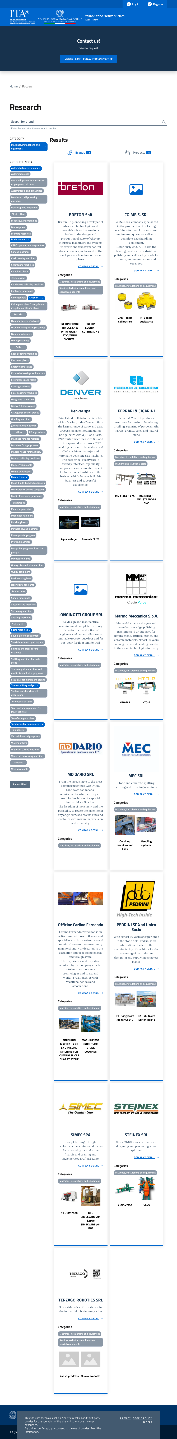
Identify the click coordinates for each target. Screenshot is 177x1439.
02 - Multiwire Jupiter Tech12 (146, 1018)
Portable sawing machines (25, 529)
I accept (146, 1422)
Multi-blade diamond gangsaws (27, 489)
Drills (18, 347)
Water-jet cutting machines (25, 749)
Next (106, 318)
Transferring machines (22, 718)
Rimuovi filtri (19, 784)
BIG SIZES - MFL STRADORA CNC (146, 499)
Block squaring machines (24, 220)
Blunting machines (21, 233)
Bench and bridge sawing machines (24, 199)
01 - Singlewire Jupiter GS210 (125, 1018)
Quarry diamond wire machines (27, 565)
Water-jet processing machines (27, 756)
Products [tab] (141, 152)
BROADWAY (125, 1205)
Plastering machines (21, 509)
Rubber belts (18, 591)
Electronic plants (20, 360)
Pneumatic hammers (22, 515)
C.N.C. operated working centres (27, 245)
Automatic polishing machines (26, 190)
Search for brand (22, 121)
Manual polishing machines (25, 458)
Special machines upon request (27, 642)
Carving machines (20, 252)
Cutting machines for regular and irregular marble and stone (28, 306)
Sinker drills (18, 624)
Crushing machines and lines (125, 845)
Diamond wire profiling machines (28, 327)
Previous (55, 318)
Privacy (125, 1418)
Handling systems (146, 843)
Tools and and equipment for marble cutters (26, 710)
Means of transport (21, 471)
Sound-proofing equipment (25, 635)
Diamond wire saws (21, 334)
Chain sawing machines (23, 258)
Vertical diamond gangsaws (25, 736)
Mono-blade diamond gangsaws (28, 483)
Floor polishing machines (24, 393)
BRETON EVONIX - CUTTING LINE (90, 328)
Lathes (18, 432)
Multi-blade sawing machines (26, 496)
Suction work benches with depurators (25, 693)
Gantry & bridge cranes (23, 406)
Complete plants (20, 271)
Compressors (18, 278)
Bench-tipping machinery (24, 207)
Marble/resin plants (21, 465)
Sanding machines (20, 598)
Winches (18, 762)
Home (14, 86)
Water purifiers (19, 743)
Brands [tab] (82, 152)
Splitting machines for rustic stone (25, 661)
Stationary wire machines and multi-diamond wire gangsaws (27, 671)
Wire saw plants (19, 769)
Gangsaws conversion (22, 399)
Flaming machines (20, 386)
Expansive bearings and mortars (28, 373)
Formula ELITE (90, 539)
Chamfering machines (22, 265)
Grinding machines (21, 419)
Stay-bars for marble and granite (28, 679)
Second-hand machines (23, 604)
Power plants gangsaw (23, 535)
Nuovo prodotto (69, 1376)
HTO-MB (125, 702)
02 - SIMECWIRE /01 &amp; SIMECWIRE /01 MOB (90, 1220)
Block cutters (18, 214)
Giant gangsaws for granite (25, 412)
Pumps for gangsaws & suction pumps (27, 550)
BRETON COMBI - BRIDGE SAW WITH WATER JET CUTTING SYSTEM (69, 331)
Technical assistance (21, 701)
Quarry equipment (20, 571)
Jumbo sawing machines (23, 425)
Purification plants (20, 558)
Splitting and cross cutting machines (24, 650)
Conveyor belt (18, 297)
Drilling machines (20, 340)
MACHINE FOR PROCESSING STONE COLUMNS (90, 1046)
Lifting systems (37, 432)
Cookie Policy (142, 1418)
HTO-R (146, 702)
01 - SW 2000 (69, 1213)
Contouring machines (22, 291)
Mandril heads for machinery (26, 451)
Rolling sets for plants (22, 584)
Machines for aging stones (24, 445)
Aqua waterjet (69, 539)
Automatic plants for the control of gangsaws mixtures (27, 182)
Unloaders (18, 730)
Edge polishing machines (24, 353)
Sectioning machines (21, 611)
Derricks (18, 314)
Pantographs (18, 502)
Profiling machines (20, 542)
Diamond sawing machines (25, 321)
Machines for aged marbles (25, 438)
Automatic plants (20, 174)
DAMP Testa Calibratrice (125, 320)
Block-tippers (18, 227)
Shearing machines (21, 617)
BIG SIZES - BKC (125, 495)
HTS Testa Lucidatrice (146, 320)
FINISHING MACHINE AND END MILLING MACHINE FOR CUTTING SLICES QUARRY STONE (69, 1049)
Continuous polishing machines (27, 284)
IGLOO (146, 1205)
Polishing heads (19, 522)
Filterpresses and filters (23, 380)
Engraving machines (21, 366)
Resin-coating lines (21, 578)
